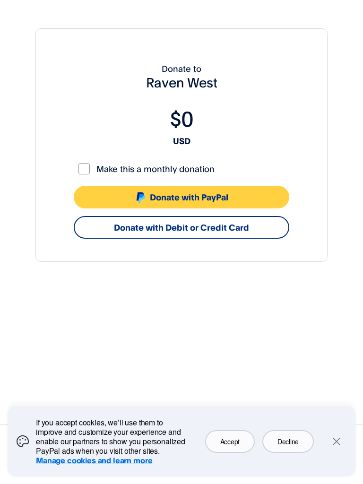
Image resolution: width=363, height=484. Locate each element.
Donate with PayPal (189, 197)
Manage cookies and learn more (94, 460)
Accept (230, 441)
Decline (288, 441)
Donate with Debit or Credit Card (181, 227)
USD (181, 141)
